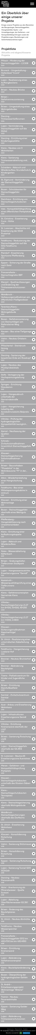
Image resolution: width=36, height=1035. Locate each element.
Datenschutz (26, 1033)
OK (21, 1033)
